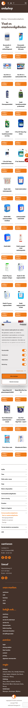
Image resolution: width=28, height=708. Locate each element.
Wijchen (18, 691)
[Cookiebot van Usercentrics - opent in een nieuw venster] (20, 325)
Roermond (16, 684)
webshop (5, 617)
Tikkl (16, 703)
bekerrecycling (7, 628)
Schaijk (16, 672)
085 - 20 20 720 (6, 553)
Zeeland (5, 672)
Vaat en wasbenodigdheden (10, 515)
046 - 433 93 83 (6, 573)
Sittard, (8, 681)
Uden (9, 672)
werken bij (6, 622)
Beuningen (12, 691)
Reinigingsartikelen (7, 517)
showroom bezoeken (8, 631)
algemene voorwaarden (9, 658)
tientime (5, 598)
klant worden (6, 650)
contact (5, 653)
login (4, 644)
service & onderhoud (9, 620)
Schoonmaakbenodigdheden (16, 19)
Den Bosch (20, 674)
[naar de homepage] (4, 3)
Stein (4, 681)
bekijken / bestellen (4, 56)
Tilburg (11, 676)
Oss (13, 672)
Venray (5, 686)
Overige (4, 522)
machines (5, 614)
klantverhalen (7, 625)
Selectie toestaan (14, 381)
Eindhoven (6, 676)
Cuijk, (4, 674)
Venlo (21, 684)
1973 (4, 600)
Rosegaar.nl (17, 705)
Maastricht (6, 684)
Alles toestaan (14, 376)
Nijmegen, (6, 691)
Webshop (4, 19)
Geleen (13, 681)
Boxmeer (21, 672)
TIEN (4, 603)
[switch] (24, 355)
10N (4, 595)
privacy (5, 655)
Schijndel (13, 674)
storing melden (7, 647)
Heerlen (18, 681)
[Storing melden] (26, 155)
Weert (11, 684)
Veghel (8, 674)
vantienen (5, 592)
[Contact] (26, 150)
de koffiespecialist (8, 634)
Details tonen (19, 370)
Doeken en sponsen (7, 520)
